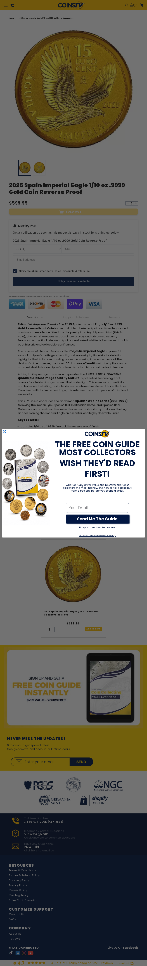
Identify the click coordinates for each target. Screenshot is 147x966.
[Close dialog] (4, 431)
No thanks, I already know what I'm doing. (97, 535)
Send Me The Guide (97, 519)
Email (71, 498)
